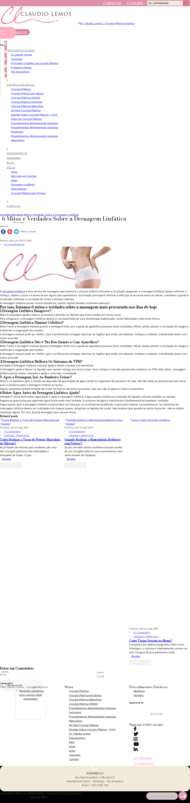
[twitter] (136, 734)
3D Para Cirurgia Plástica (26, 110)
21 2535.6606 (134, 3)
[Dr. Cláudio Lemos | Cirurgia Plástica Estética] (67, 23)
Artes (14, 180)
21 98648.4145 (112, 3)
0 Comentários (14, 244)
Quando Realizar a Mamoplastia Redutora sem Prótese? (93, 441)
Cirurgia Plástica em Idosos (27, 93)
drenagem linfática (13, 291)
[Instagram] (136, 739)
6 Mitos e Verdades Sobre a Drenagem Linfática (50, 214)
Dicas (11, 167)
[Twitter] (5, 51)
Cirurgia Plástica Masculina (27, 106)
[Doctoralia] (30, 704)
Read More (8, 465)
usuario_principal (16, 435)
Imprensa (14, 158)
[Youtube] (136, 744)
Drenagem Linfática (23, 184)
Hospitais (16, 59)
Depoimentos (17, 153)
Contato (14, 206)
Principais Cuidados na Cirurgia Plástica (34, 63)
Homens (139, 695)
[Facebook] (135, 729)
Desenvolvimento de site (14, 797)
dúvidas (17, 214)
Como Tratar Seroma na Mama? (150, 640)
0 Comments (12, 431)
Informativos (18, 189)
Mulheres (139, 691)
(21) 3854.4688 (142, 758)
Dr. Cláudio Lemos (80, 733)
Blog (10, 162)
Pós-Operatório (20, 71)
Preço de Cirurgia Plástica (26, 119)
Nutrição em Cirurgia (23, 176)
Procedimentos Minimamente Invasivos (34, 123)
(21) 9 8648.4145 (143, 763)
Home (3, 214)
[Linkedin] (136, 750)
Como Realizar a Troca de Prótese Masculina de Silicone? (30, 441)
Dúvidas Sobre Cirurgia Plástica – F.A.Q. (34, 114)
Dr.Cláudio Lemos (20, 50)
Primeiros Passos (21, 67)
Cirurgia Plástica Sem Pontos (28, 193)
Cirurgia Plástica (21, 84)
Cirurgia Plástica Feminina (26, 102)
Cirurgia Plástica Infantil (25, 97)
